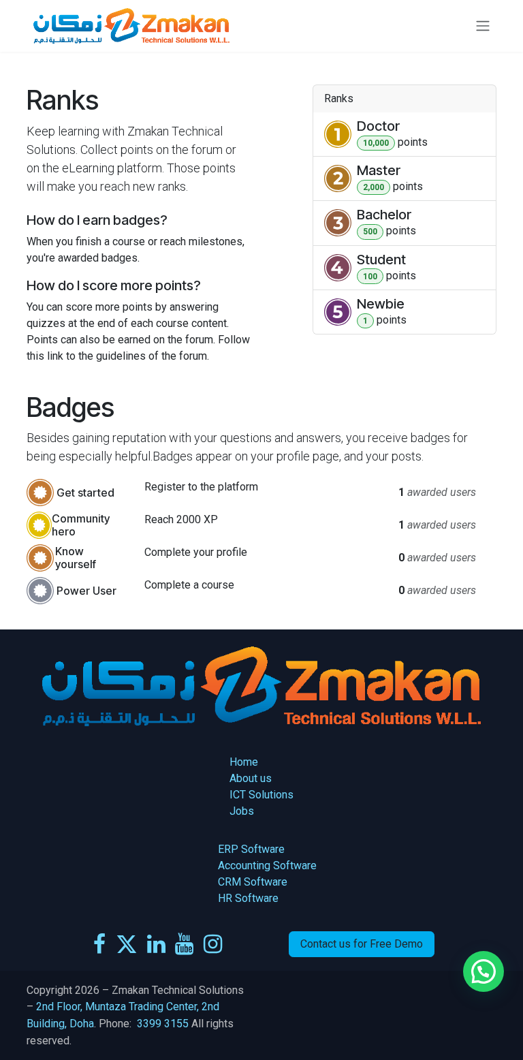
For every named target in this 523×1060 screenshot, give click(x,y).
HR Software (248, 898)
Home (245, 761)
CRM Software (252, 881)
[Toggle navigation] (482, 26)
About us (251, 778)
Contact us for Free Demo (361, 943)
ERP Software (251, 849)
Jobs (241, 811)
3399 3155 (163, 1023)
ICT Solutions (261, 794)
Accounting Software (267, 865)
